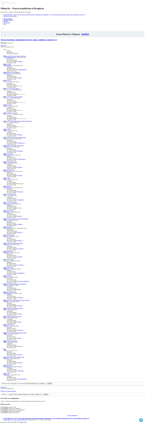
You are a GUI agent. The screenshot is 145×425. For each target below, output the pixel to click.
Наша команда (7, 419)
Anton (5, 342)
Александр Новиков (23, 281)
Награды (6, 21)
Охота (14, 14)
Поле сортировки (22, 383)
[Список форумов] (8, 4)
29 (8, 57)
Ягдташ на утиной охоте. (10, 292)
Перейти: (4, 394)
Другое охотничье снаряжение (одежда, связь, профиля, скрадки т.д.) (67, 14)
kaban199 (20, 297)
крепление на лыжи (9, 259)
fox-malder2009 (7, 293)
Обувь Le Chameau (8, 153)
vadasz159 (6, 244)
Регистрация (7, 22)
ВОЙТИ (85, 34)
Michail (20, 134)
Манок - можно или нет (10, 194)
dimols (5, 130)
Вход (5, 24)
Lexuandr (6, 326)
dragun (19, 110)
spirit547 (6, 285)
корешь (5, 350)
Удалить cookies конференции (19, 419)
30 (10, 57)
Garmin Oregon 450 (8, 267)
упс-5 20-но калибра (9, 235)
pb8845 (6, 81)
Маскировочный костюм (10, 161)
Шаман (20, 167)
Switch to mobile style (72, 415)
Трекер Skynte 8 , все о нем (10, 113)
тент (5, 349)
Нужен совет (7, 178)
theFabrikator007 (8, 65)
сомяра (20, 175)
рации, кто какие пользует (10, 202)
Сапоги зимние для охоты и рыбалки (13, 243)
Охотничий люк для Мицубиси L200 (13, 308)
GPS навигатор (7, 186)
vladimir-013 (21, 143)
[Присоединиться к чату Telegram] (141, 421)
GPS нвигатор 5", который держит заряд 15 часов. (16, 300)
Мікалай (6, 252)
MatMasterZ (7, 269)
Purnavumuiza (7, 155)
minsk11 (20, 61)
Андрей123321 (8, 114)
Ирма (5, 309)
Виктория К (7, 90)
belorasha (13, 57)
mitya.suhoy (10, 43)
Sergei (5, 318)
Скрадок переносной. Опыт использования (15, 137)
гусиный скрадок (8, 365)
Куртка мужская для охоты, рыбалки (13, 96)
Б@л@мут (21, 265)
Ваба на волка (7, 64)
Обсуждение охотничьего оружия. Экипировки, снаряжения (33, 14)
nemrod (8, 204)
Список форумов (8, 14)
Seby (5, 163)
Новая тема (3, 45)
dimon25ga (9, 366)
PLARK (6, 301)
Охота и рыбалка (8, 18)
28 (6, 57)
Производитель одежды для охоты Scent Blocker (16, 218)
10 (8, 228)
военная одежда (8, 105)
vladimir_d (8, 73)
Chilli (5, 334)
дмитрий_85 (9, 187)
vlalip (5, 106)
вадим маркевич (22, 379)
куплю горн (7, 373)
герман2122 (7, 374)
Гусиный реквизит (8, 251)
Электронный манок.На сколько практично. (15, 284)
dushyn (5, 179)
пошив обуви (7, 129)
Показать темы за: (6, 383)
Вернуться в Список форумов (8, 391)
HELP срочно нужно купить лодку (13, 316)
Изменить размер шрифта (10, 16)
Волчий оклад (7, 80)
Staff (19, 289)
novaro (19, 313)
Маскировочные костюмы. (10, 341)
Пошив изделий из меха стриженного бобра (15, 332)
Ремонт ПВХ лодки (9, 324)
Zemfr (19, 322)
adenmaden (21, 183)
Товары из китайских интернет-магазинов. (15, 56)
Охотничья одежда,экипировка (12, 72)
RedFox (20, 232)
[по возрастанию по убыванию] (45, 383)
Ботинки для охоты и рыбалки (11, 88)
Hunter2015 (21, 199)
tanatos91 (6, 147)
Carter (8, 138)
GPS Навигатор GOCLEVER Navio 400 (14, 357)
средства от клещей (9, 210)
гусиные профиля (8, 227)
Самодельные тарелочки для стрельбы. (14, 145)
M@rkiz (6, 358)
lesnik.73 (6, 236)
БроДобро (6, 122)
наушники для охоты (9, 170)
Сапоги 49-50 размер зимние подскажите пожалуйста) (18, 121)
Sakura (19, 77)
